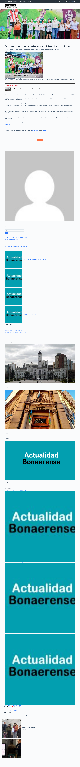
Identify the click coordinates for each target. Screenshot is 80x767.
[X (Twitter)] (22, 150)
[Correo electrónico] (69, 150)
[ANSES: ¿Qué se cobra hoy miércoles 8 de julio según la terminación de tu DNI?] (40, 460)
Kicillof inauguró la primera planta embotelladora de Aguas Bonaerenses (16, 246)
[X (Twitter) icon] (5, 226)
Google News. (45, 130)
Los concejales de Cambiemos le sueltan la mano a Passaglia (35, 259)
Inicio (6, 1)
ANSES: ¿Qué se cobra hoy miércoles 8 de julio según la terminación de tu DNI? (17, 482)
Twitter (9, 124)
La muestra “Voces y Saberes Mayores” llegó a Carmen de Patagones (15, 244)
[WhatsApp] (46, 150)
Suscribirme (40, 139)
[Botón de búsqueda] (6, 233)
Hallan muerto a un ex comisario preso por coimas (33, 277)
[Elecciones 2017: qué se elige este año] (13, 314)
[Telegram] (57, 150)
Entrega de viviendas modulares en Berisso (11, 239)
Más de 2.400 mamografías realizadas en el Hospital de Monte (14, 241)
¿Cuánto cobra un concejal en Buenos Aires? (11, 430)
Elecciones (10, 1)
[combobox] (14, 230)
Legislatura (15, 1)
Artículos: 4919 (7, 227)
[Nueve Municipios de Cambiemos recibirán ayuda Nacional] (13, 296)
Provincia (25, 1)
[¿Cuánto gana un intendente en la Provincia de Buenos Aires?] (40, 363)
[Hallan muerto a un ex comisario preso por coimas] (40, 598)
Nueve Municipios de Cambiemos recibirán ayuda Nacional (34, 296)
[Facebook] (11, 150)
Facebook (6, 124)
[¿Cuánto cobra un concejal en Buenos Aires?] (40, 409)
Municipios (20, 1)
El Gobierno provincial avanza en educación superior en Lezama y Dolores (16, 237)
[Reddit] (34, 150)
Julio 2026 (6, 436)
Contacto (29, 1)
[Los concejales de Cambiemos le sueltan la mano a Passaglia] (13, 259)
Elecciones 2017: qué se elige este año (30, 314)
